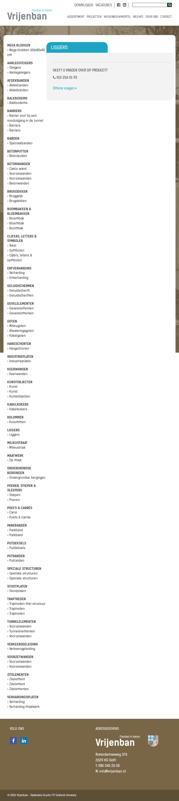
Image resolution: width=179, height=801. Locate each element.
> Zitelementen (18, 689)
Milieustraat (17, 443)
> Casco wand (17, 169)
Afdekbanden (18, 81)
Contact (166, 16)
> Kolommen (16, 422)
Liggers (13, 430)
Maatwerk (15, 456)
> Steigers (14, 68)
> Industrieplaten (19, 361)
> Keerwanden (17, 374)
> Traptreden (16, 609)
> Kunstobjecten (18, 396)
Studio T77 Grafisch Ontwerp (59, 795)
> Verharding (15, 273)
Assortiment (75, 16)
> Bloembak (15, 218)
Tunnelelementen (21, 622)
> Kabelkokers (17, 409)
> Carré (12, 512)
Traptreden (16, 599)
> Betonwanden (18, 183)
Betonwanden (18, 164)
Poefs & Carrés (19, 508)
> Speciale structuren (22, 573)
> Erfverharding (17, 278)
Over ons (151, 16)
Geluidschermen (20, 286)
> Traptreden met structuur (26, 604)
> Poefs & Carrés (19, 517)
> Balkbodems (17, 103)
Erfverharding (19, 268)
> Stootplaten (16, 591)
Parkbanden (17, 526)
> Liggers (13, 435)
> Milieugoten (16, 326)
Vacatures (104, 5)
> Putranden (15, 561)
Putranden (16, 556)
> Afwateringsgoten (20, 331)
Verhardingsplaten (22, 697)
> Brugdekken (17, 201)
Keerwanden (17, 369)
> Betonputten (17, 156)
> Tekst (11, 246)
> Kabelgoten (16, 336)
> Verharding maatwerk (23, 707)
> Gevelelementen (20, 308)
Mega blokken (18, 45)
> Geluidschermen (20, 296)
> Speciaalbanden (19, 143)
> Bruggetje (15, 196)
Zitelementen (18, 675)
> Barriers (14, 126)
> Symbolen (15, 250)
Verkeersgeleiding (22, 644)
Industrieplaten (20, 357)
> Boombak (15, 228)
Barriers (14, 111)
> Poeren (13, 500)
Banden (13, 139)
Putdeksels (16, 543)
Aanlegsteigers (20, 63)
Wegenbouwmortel (117, 16)
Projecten (94, 16)
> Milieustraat (16, 448)
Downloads (83, 5)
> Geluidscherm (18, 291)
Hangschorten (19, 344)
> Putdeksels (16, 548)
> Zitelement (16, 679)
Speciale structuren (24, 569)
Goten (12, 321)
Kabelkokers (17, 405)
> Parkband (15, 530)
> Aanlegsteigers (18, 72)
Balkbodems (17, 98)
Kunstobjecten (19, 382)
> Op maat (14, 460)
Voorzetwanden (20, 657)
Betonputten (17, 151)
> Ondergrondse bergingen (26, 478)
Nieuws (138, 16)
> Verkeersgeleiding (21, 649)
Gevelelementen (20, 304)
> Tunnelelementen (21, 631)
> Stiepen (13, 495)
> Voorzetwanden (19, 174)
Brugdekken (17, 192)
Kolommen (15, 417)
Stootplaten (17, 586)
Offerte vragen (64, 88)
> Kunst (12, 387)
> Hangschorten (18, 349)
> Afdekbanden (17, 85)
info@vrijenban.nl (112, 771)
